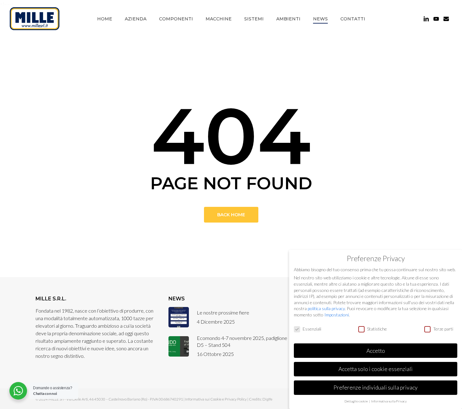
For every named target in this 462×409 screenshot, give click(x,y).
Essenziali (312, 328)
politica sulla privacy (326, 308)
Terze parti (443, 328)
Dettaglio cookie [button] (356, 401)
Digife (267, 399)
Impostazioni (336, 314)
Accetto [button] (375, 350)
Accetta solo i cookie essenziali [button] (375, 369)
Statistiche (377, 328)
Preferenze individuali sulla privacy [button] (375, 387)
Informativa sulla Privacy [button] (389, 401)
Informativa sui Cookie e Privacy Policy (216, 399)
